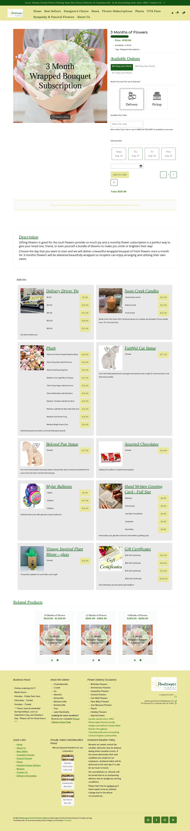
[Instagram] (164, 820)
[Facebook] (156, 820)
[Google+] (148, 820)
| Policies (67, 820)
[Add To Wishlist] (114, 182)
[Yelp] (173, 820)
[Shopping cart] (135, 660)
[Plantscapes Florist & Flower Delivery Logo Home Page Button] (15, 13)
